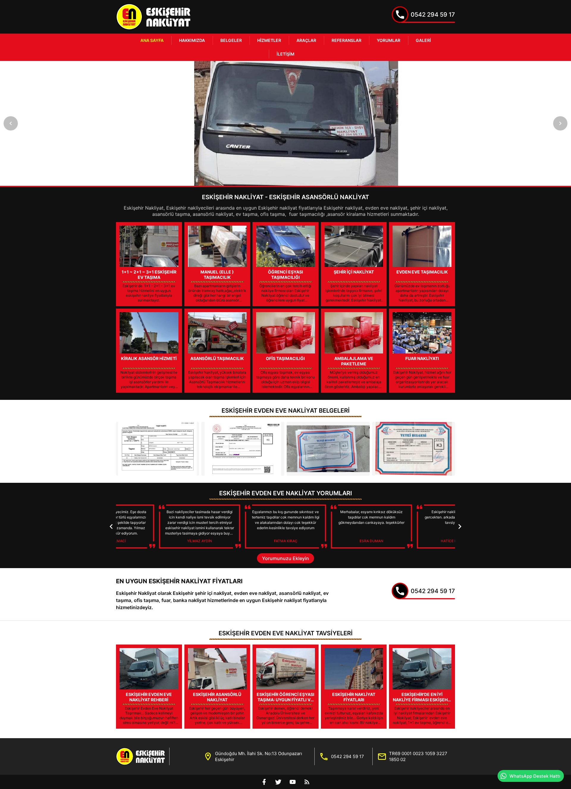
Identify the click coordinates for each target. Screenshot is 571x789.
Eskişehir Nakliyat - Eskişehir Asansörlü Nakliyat (285, 197)
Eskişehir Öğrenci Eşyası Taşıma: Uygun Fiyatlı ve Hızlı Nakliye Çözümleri (285, 697)
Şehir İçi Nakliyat (354, 271)
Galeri (423, 40)
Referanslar (346, 40)
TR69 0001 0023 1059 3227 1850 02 (418, 756)
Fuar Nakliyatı (422, 358)
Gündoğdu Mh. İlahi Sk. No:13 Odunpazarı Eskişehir (258, 756)
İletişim (285, 53)
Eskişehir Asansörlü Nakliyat (217, 697)
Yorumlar (388, 40)
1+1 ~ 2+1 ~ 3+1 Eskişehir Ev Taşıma (149, 274)
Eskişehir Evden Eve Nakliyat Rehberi (149, 697)
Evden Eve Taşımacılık (422, 271)
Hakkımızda (192, 40)
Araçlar (306, 40)
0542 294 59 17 (433, 15)
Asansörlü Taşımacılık (217, 358)
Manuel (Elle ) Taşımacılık (217, 274)
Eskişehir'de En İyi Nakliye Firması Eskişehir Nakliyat (422, 697)
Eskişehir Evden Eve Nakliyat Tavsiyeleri (286, 633)
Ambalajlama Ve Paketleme (353, 361)
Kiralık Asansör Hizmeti (149, 358)
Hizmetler (269, 40)
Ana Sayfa (152, 40)
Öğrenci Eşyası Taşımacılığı (285, 274)
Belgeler (231, 40)
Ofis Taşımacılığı (285, 358)
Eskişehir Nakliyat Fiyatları (353, 697)
